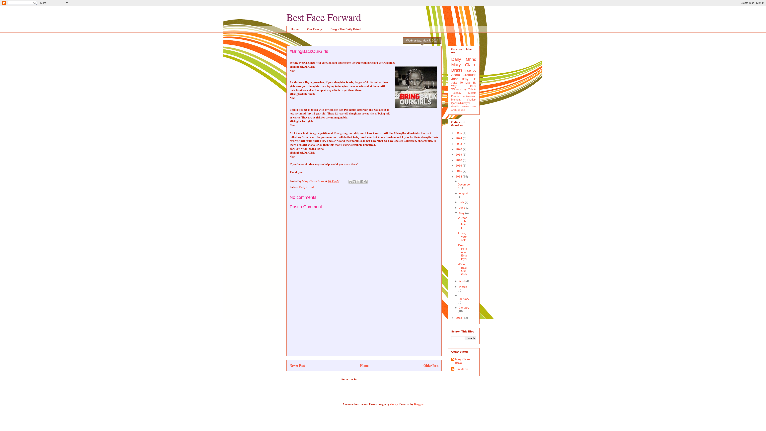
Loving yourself (462, 237)
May (462, 213)
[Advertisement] (364, 328)
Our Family (314, 29)
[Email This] (350, 182)
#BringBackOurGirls (462, 269)
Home (295, 29)
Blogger (418, 404)
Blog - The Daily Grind (346, 29)
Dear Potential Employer (462, 252)
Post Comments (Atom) (372, 379)
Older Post (430, 365)
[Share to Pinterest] (366, 182)
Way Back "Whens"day (463, 87)
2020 (459, 149)
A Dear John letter (462, 222)
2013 (459, 317)
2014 (459, 176)
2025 (459, 132)
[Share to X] (358, 182)
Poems (455, 96)
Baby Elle (469, 79)
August (463, 193)
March (463, 286)
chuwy (394, 404)
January (464, 307)
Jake (454, 82)
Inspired (470, 70)
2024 (459, 138)
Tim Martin (462, 369)
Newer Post (297, 365)
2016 (459, 165)
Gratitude (469, 75)
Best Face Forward (323, 17)
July (462, 202)
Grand (465, 106)
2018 (459, 160)
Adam (455, 75)
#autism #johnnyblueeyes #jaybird (463, 103)
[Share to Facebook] (362, 182)
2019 (459, 154)
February (463, 298)
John (454, 79)
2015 (459, 171)
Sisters (472, 93)
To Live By (468, 82)
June (462, 207)
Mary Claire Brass (462, 361)
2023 (459, 143)
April (462, 281)
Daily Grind (306, 187)
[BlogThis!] (354, 182)
